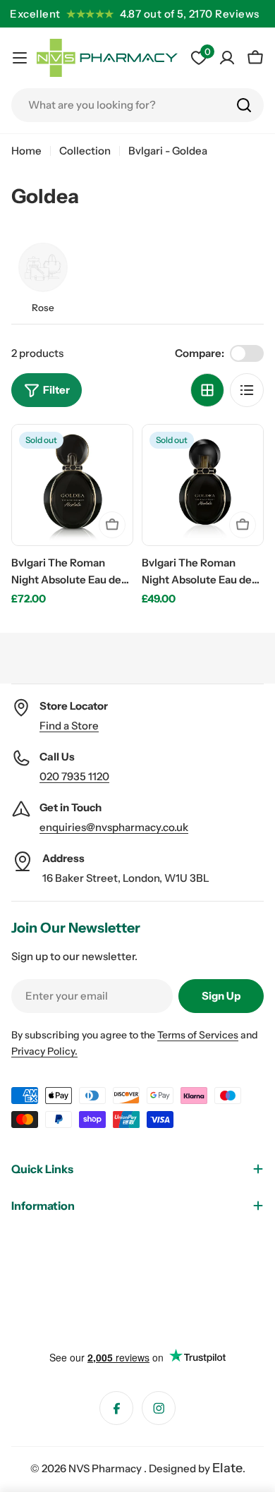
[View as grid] (207, 390)
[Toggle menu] (19, 57)
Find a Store (69, 725)
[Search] (244, 105)
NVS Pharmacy (106, 1468)
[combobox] (137, 105)
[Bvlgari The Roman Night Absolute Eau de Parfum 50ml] (72, 485)
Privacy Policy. (44, 1051)
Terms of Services (197, 1035)
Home (26, 150)
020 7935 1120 (74, 776)
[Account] (227, 57)
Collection (85, 150)
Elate (227, 1468)
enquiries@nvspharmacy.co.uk (113, 827)
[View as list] (247, 390)
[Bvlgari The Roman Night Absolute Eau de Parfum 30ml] (202, 485)
